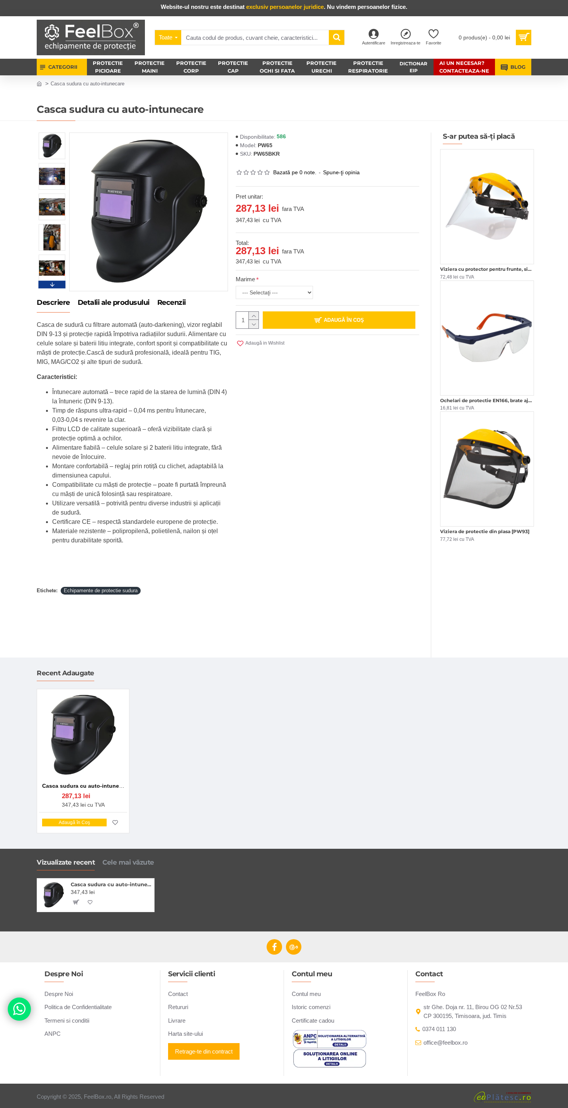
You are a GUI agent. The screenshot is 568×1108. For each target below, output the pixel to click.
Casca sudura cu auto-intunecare (111, 884)
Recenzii (171, 303)
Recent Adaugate (65, 673)
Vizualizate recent (66, 862)
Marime (245, 279)
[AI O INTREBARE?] (19, 1009)
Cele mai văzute (128, 862)
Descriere (53, 303)
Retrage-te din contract (204, 1051)
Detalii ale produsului (114, 303)
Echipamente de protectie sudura (101, 590)
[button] (52, 134)
